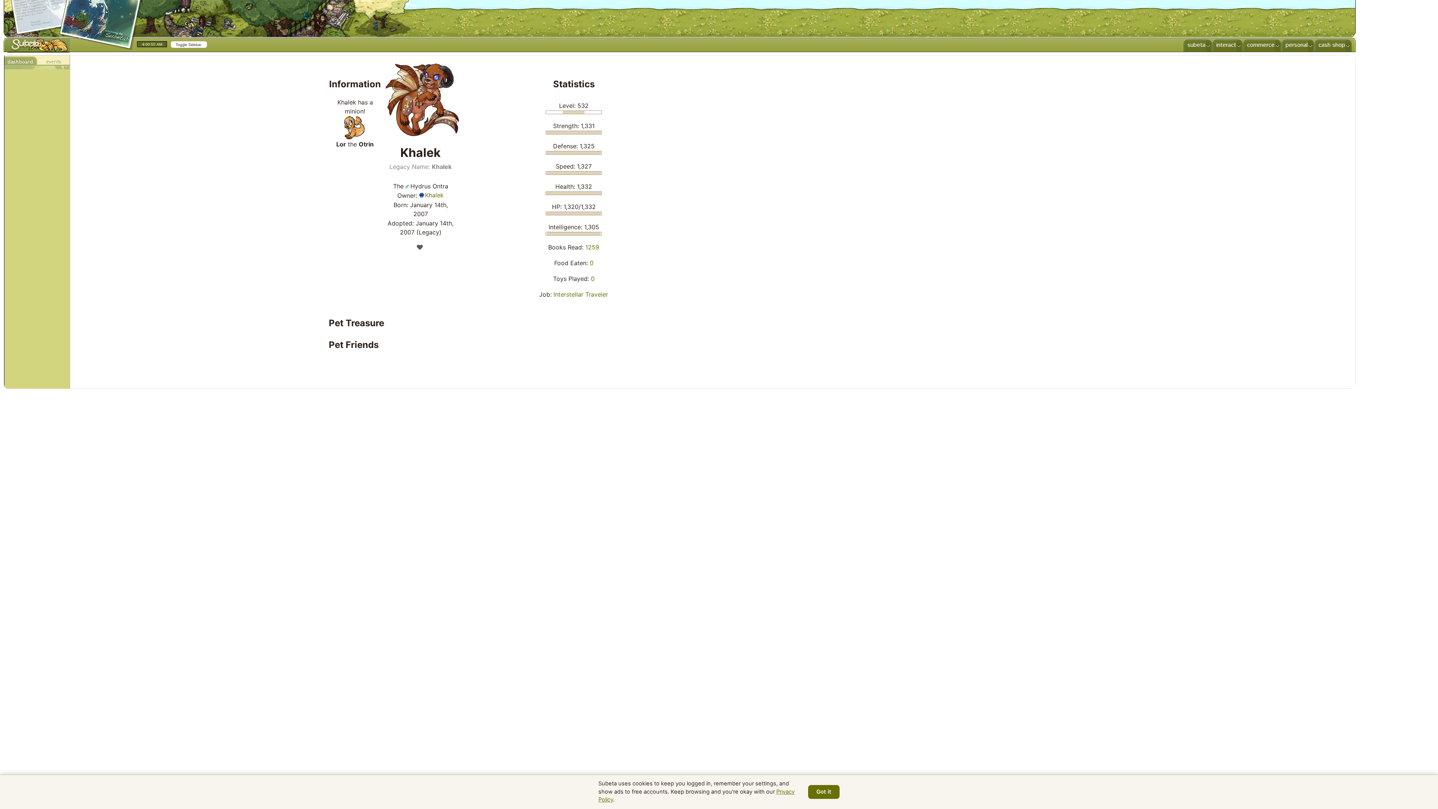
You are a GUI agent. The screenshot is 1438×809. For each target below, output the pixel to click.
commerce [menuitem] (1261, 45)
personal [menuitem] (1297, 45)
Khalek (434, 195)
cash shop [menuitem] (1332, 45)
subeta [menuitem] (1196, 45)
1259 (592, 247)
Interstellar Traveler (580, 294)
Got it (823, 791)
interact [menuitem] (1226, 45)
